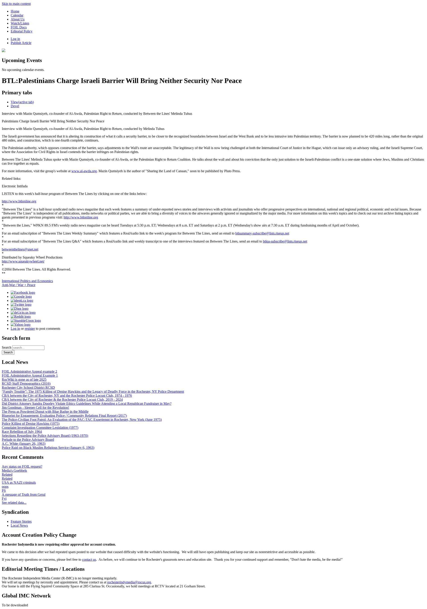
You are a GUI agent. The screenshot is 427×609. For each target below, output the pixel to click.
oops (5, 486)
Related (7, 474)
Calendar (17, 15)
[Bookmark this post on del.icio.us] (23, 312)
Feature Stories (21, 521)
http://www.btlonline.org (19, 201)
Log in (15, 39)
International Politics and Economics (27, 281)
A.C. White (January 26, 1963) (23, 443)
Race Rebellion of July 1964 (22, 431)
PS (4, 490)
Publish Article (21, 43)
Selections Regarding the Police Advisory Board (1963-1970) (45, 435)
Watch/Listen (20, 23)
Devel (15, 106)
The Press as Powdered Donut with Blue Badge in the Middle (45, 411)
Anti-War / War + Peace (18, 285)
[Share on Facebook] (23, 292)
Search (7, 347)
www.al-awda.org (84, 171)
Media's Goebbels (14, 470)
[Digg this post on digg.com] (19, 308)
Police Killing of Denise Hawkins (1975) (30, 423)
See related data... (14, 502)
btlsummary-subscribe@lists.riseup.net (262, 233)
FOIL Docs (19, 27)
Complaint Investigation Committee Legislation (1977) (40, 427)
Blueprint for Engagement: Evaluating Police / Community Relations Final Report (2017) (64, 415)
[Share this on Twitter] (21, 304)
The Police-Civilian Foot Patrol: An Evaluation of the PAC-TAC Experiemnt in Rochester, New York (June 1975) (82, 419)
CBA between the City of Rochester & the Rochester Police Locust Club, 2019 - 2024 (62, 399)
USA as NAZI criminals (19, 482)
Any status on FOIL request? (22, 466)
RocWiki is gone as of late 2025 (24, 379)
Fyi (4, 498)
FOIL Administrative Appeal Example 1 (30, 375)
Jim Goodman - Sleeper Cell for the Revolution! (35, 407)
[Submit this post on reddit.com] (21, 316)
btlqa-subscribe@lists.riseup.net (285, 241)
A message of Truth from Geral (23, 494)
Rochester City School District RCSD (28, 387)
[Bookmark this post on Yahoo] (20, 324)
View (22, 102)
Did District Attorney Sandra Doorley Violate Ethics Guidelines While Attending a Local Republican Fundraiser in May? (86, 403)
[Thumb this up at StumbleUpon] (26, 320)
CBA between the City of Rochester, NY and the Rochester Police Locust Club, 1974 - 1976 (67, 395)
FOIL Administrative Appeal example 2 (29, 371)
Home (15, 11)
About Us (17, 19)
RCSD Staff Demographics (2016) (26, 383)
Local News (19, 525)
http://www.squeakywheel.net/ (23, 261)
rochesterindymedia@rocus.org (129, 582)
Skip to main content (16, 4)
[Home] (3, 51)
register (30, 328)
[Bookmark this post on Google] (21, 296)
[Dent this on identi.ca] (22, 300)
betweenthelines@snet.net (20, 249)
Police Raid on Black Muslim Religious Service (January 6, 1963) (48, 447)
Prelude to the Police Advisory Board (28, 439)
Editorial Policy (21, 31)
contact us (89, 559)
